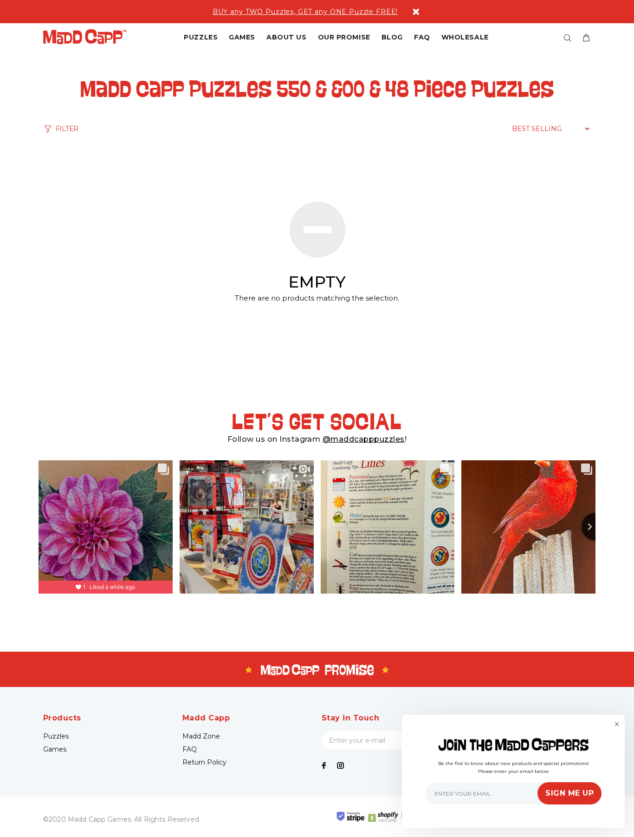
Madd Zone (201, 736)
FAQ (189, 749)
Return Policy (204, 762)
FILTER (67, 128)
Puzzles (56, 736)
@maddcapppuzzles (364, 439)
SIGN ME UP (569, 793)
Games (54, 749)
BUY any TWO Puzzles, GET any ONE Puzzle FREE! (305, 11)
